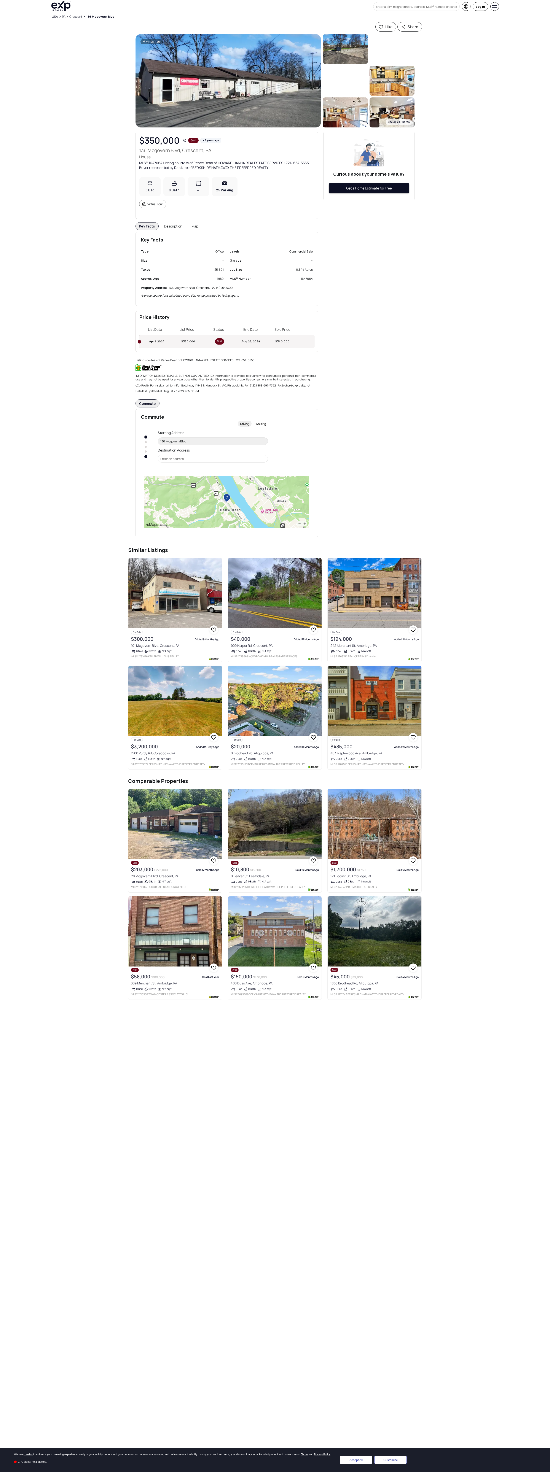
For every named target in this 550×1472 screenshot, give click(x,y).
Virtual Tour (155, 204)
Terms (304, 1454)
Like (389, 26)
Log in (480, 7)
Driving (244, 424)
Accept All (356, 1460)
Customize (390, 1460)
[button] (228, 80)
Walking (260, 424)
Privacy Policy (322, 1454)
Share (413, 26)
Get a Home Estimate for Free (369, 188)
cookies (28, 1454)
